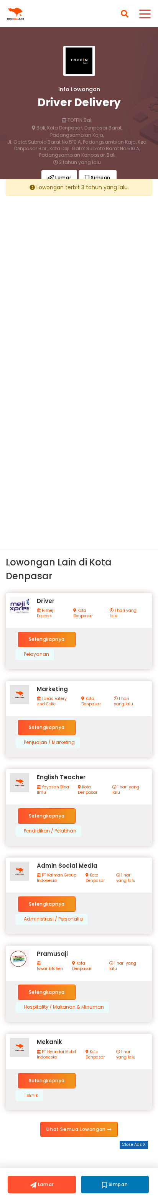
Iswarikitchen (50, 969)
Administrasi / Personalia (53, 919)
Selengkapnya (47, 639)
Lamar (62, 177)
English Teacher (61, 777)
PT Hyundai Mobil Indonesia (56, 1054)
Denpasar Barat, (103, 128)
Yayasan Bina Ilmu (53, 790)
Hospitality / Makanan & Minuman (64, 1007)
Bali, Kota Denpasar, (59, 128)
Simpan (100, 177)
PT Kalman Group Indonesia (56, 878)
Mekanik (49, 1042)
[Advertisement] (79, 280)
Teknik (31, 1096)
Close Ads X (134, 1144)
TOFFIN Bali (79, 120)
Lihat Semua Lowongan (76, 1129)
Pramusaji (52, 954)
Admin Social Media (67, 866)
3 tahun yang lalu (79, 162)
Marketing (52, 689)
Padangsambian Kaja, (77, 135)
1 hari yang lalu (123, 613)
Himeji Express (45, 613)
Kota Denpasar (83, 613)
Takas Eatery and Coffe (52, 701)
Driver (45, 601)
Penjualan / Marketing (49, 742)
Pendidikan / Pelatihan (50, 831)
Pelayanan (36, 654)
